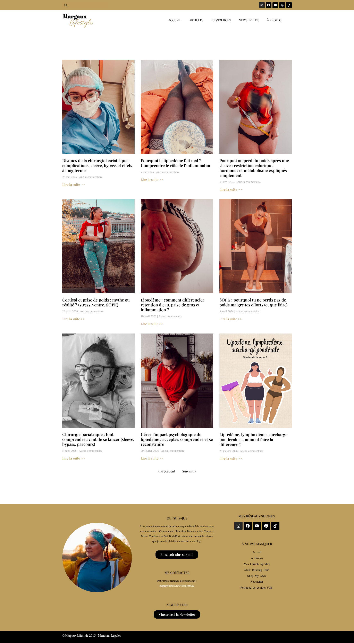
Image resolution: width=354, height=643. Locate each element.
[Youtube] (275, 5)
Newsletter (249, 20)
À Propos (257, 558)
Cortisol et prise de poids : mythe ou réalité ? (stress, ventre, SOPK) (96, 302)
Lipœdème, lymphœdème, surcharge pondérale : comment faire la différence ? (253, 439)
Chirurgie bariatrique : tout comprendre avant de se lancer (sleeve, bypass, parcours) (98, 439)
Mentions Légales (109, 635)
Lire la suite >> (73, 184)
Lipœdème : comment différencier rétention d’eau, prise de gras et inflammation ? (172, 304)
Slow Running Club (256, 570)
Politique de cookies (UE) (257, 587)
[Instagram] (262, 5)
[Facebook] (268, 5)
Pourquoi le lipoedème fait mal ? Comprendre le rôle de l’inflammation (176, 163)
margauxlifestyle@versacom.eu (177, 585)
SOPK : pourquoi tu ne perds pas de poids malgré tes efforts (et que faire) (253, 302)
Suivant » (189, 471)
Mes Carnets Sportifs (257, 564)
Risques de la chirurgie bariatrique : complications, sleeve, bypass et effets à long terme (97, 165)
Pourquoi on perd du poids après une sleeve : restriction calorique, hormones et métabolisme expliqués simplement (254, 168)
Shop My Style (256, 576)
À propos (274, 20)
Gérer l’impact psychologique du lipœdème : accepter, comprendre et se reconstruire (177, 439)
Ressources (221, 20)
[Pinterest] (282, 5)
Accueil (174, 20)
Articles (196, 20)
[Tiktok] (289, 5)
